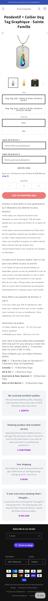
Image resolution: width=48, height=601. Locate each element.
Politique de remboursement (27, 588)
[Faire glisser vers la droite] (43, 83)
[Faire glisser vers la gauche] (5, 83)
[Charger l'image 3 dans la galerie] (35, 83)
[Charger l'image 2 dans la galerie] (24, 83)
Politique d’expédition (19, 596)
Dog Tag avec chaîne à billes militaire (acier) (23, 99)
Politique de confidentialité (16, 592)
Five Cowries (14, 584)
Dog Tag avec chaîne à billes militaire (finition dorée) (23, 109)
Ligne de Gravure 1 (11, 140)
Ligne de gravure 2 (11, 154)
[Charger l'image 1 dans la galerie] (13, 83)
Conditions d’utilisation (36, 592)
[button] (3, 9)
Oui (23, 131)
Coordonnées (33, 596)
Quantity (24, 181)
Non (24, 123)
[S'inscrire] (38, 536)
